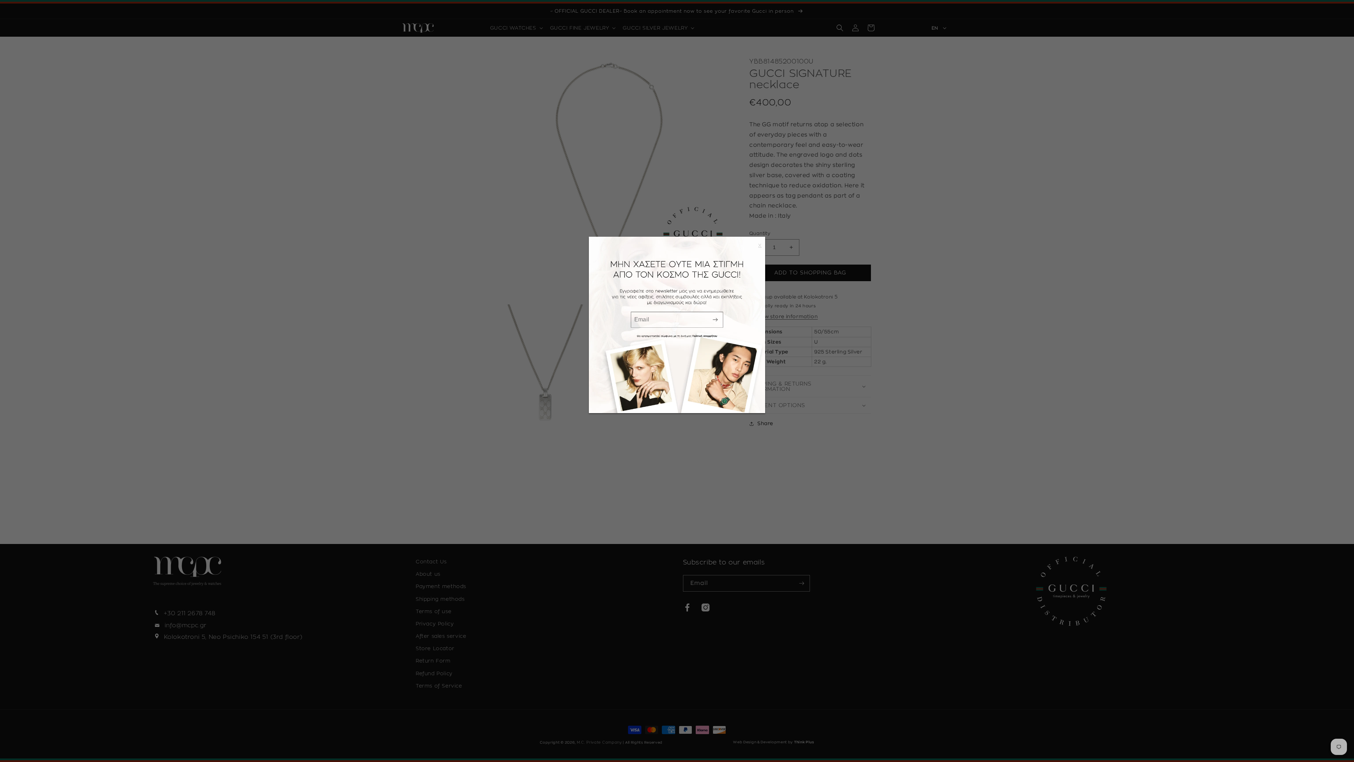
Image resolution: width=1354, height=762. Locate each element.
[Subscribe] (715, 319)
